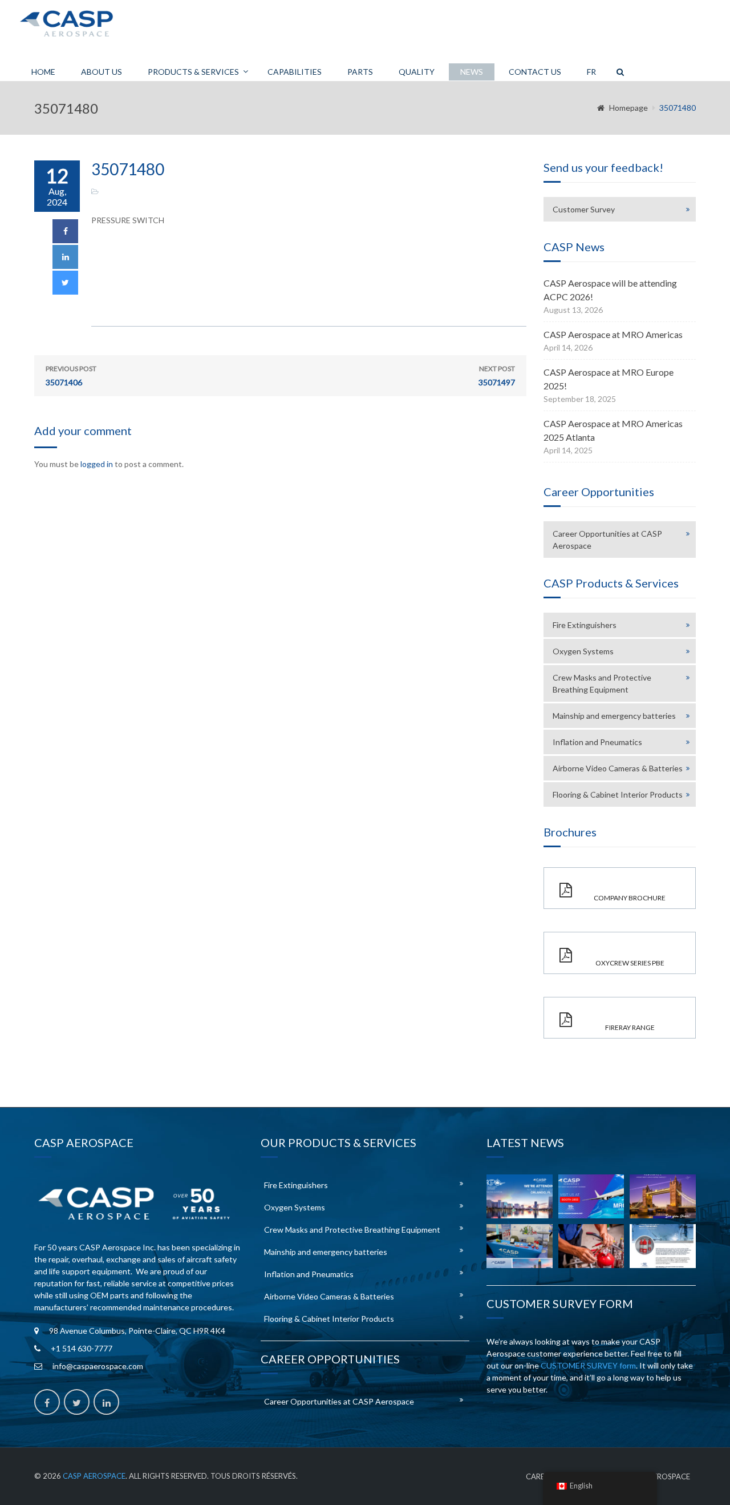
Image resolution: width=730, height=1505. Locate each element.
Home (43, 72)
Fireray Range (630, 1027)
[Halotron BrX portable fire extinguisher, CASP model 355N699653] (663, 1246)
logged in (96, 464)
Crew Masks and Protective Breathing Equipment (602, 683)
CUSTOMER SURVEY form (588, 1365)
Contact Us (535, 72)
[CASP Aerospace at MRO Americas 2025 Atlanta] (519, 1246)
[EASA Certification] (591, 1246)
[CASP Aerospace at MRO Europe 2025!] (663, 1196)
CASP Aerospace (94, 1475)
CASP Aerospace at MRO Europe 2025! (609, 379)
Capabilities (294, 72)
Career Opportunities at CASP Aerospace (607, 539)
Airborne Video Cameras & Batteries (618, 768)
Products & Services (193, 72)
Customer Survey (584, 209)
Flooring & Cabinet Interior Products (618, 794)
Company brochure (630, 898)
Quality (417, 72)
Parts (360, 72)
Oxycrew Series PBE (629, 963)
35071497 (496, 375)
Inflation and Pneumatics (597, 742)
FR (591, 72)
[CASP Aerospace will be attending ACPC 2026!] (519, 1196)
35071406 (71, 375)
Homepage (628, 107)
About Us (101, 72)
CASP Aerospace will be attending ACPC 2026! (610, 289)
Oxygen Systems (583, 651)
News (471, 72)
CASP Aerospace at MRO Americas (613, 334)
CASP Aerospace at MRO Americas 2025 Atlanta (613, 430)
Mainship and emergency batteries (614, 716)
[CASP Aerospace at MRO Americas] (591, 1196)
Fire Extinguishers (585, 625)
